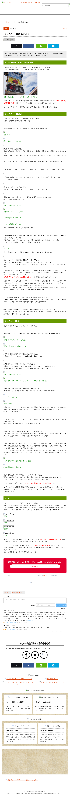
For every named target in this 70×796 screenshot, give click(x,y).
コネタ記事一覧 (18, 783)
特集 (6, 28)
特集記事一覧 (12, 12)
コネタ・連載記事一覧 (35, 12)
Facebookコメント (18, 592)
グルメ (12, 39)
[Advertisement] (35, 762)
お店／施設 (6, 39)
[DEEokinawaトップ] (3, 22)
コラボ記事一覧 (58, 12)
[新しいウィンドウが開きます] (26, 655)
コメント (7, 592)
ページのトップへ (63, 790)
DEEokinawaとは (11, 16)
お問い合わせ (58, 16)
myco (64, 28)
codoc (59, 575)
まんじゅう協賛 (35, 16)
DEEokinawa (46, 575)
